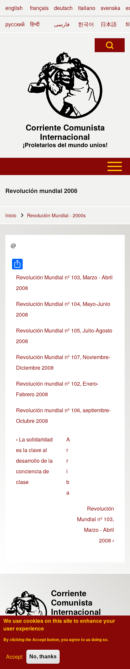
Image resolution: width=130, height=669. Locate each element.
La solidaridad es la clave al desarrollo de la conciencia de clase (34, 460)
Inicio (10, 215)
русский (15, 24)
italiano (86, 8)
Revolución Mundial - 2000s (56, 215)
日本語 (109, 24)
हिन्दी (35, 24)
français (39, 8)
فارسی (62, 24)
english (14, 8)
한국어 (86, 24)
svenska (110, 8)
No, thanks (43, 656)
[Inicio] (65, 85)
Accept (14, 656)
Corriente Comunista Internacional (65, 132)
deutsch (63, 8)
